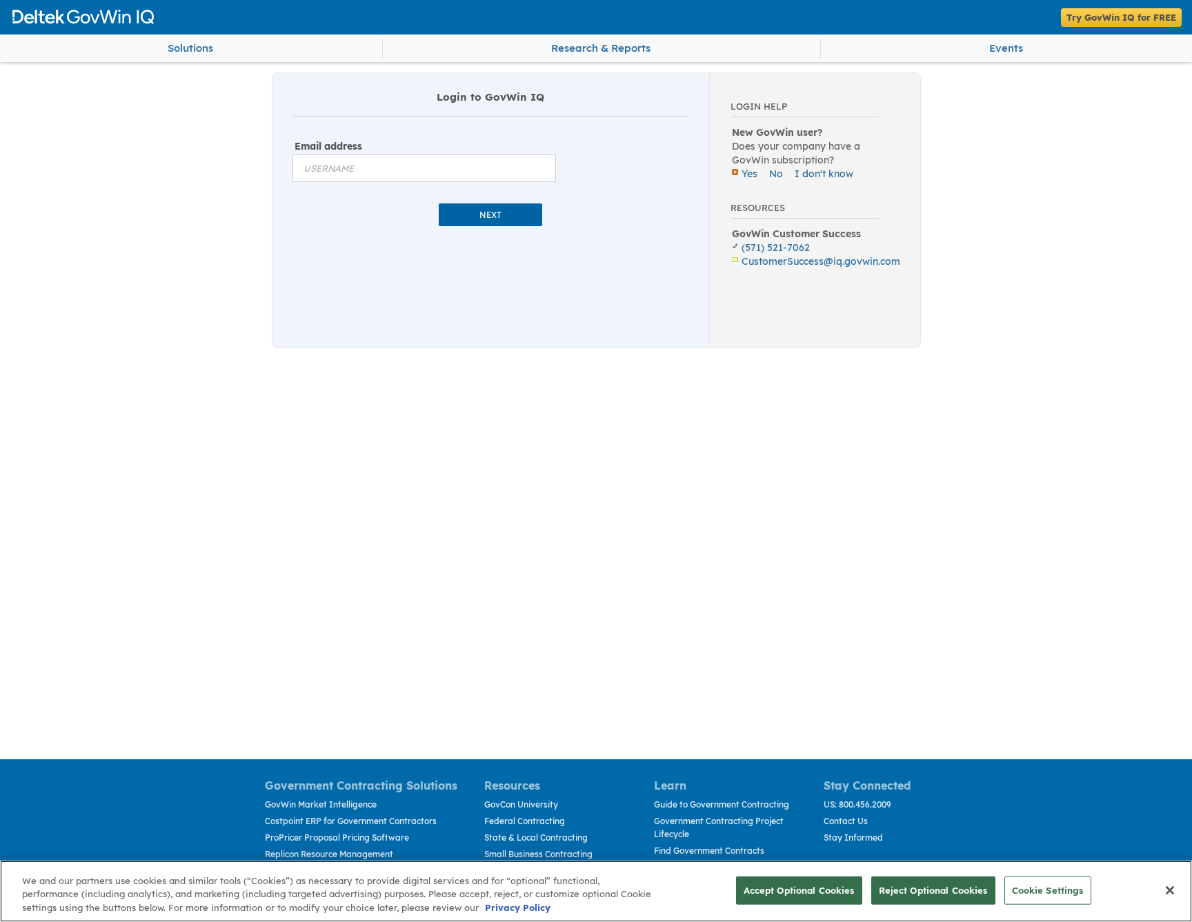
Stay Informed (853, 837)
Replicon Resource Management (329, 854)
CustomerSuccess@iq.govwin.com (821, 261)
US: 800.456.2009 (857, 804)
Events (1006, 47)
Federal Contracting (524, 821)
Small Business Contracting (538, 854)
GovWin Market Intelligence (321, 804)
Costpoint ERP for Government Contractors (351, 821)
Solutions (190, 47)
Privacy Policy (517, 907)
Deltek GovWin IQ (517, 17)
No (776, 174)
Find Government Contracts (709, 850)
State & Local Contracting (536, 837)
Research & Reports (600, 47)
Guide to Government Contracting (721, 804)
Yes (749, 174)
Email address (328, 146)
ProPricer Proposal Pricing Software (337, 837)
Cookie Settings (1048, 889)
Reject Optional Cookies (933, 889)
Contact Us (846, 821)
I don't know (824, 174)
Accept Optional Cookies (799, 889)
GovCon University (521, 804)
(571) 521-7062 (776, 247)
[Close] (1170, 890)
